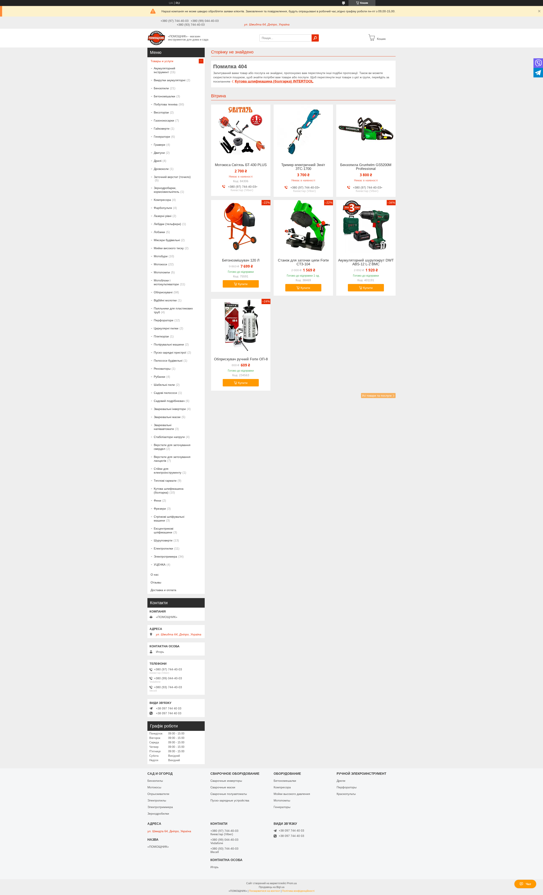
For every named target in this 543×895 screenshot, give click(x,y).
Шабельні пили (164, 384)
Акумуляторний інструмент (164, 70)
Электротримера (165, 556)
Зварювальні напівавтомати (164, 427)
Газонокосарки (164, 120)
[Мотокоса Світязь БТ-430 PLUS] (240, 131)
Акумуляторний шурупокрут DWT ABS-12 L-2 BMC (366, 262)
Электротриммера (160, 807)
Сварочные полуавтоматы (228, 794)
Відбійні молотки (165, 300)
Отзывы (156, 582)
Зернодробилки (158, 813)
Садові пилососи (165, 392)
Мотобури (161, 256)
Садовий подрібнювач (169, 401)
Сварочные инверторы (226, 780)
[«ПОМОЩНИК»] (156, 37)
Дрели (341, 780)
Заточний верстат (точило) (172, 177)
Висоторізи (161, 112)
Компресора (162, 199)
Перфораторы (347, 787)
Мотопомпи (162, 272)
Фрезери (160, 508)
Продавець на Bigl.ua (271, 887)
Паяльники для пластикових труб (173, 310)
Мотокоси (160, 264)
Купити (243, 284)
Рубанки (159, 376)
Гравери (159, 144)
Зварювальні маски (167, 417)
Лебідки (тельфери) (167, 224)
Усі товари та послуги (377, 395)
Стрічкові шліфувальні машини (169, 518)
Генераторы (282, 807)
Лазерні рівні (162, 216)
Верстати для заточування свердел (172, 446)
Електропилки (163, 548)
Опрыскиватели (158, 794)
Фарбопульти (163, 208)
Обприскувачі (163, 292)
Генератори (162, 136)
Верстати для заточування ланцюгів (172, 458)
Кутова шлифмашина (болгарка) (168, 490)
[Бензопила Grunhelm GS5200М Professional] (366, 131)
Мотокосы (154, 787)
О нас (155, 574)
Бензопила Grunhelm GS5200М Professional (365, 167)
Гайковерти (161, 128)
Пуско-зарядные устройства (229, 800)
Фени (157, 500)
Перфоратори (163, 320)
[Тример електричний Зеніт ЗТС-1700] (303, 131)
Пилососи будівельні (168, 360)
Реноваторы (162, 368)
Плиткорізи (161, 336)
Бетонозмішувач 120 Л (240, 260)
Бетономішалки (164, 96)
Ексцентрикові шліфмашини (163, 530)
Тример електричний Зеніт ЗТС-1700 (303, 167)
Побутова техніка (166, 104)
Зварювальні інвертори (170, 409)
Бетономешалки (285, 780)
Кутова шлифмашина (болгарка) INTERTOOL (274, 81)
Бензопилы (155, 780)
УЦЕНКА (159, 564)
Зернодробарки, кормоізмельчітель (166, 189)
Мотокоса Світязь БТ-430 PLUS (241, 165)
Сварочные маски (222, 787)
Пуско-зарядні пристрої (170, 352)
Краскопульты (346, 794)
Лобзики (159, 232)
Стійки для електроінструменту (167, 470)
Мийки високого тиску (169, 248)
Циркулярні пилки (166, 328)
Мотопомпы (282, 800)
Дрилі (157, 160)
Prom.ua (292, 883)
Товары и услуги (162, 61)
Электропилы (156, 800)
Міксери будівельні (167, 240)
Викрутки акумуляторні (169, 80)
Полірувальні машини (169, 344)
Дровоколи (161, 169)
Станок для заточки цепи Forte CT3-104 (303, 262)
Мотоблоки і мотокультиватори (166, 282)
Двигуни (159, 152)
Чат (528, 884)
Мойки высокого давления (292, 794)
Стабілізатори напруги (169, 437)
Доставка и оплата (163, 590)
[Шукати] (315, 38)
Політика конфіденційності (298, 890)
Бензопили (161, 88)
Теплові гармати (165, 480)
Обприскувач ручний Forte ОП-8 (241, 359)
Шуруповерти (163, 540)
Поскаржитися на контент (264, 890)
